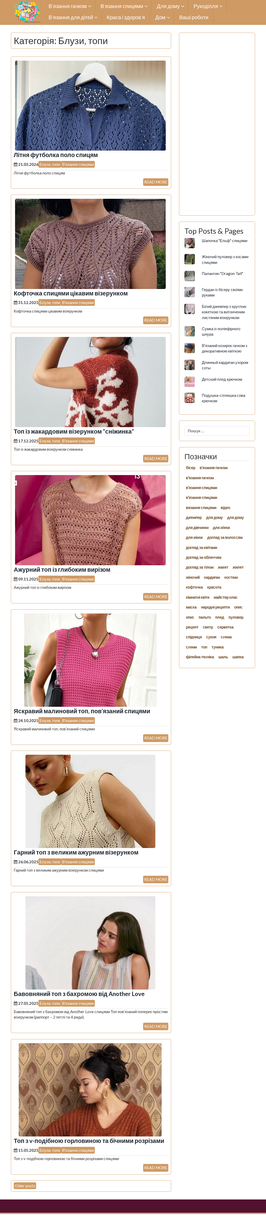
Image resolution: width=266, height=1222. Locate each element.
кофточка (194, 586)
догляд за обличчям (203, 557)
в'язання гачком (213, 467)
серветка (225, 626)
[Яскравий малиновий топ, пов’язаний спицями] (90, 659)
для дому (214, 517)
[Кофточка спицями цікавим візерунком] (90, 243)
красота (214, 586)
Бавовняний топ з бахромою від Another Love (79, 993)
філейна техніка (200, 656)
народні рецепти (215, 606)
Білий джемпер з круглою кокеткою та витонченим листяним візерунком (224, 312)
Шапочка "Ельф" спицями (224, 240)
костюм (230, 577)
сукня (211, 636)
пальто (204, 616)
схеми (191, 646)
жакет (223, 566)
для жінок (194, 537)
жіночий (193, 577)
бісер (190, 467)
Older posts (25, 1185)
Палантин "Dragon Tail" (222, 273)
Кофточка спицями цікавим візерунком (71, 293)
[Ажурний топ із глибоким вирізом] (90, 519)
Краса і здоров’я (126, 17)
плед (219, 616)
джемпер (194, 517)
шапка (237, 656)
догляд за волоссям (224, 537)
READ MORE (155, 182)
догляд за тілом (199, 566)
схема (226, 636)
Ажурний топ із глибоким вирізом (62, 569)
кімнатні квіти (197, 597)
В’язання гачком (68, 6)
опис (238, 606)
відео (225, 507)
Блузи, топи (49, 164)
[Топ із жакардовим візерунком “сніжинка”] (90, 381)
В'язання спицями (78, 164)
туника (217, 646)
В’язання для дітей (71, 17)
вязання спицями (201, 507)
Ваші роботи (193, 17)
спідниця (194, 636)
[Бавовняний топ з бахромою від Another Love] (90, 942)
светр (208, 626)
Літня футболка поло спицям (56, 154)
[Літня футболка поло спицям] (90, 105)
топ (204, 646)
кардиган (212, 577)
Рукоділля (206, 6)
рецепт (192, 626)
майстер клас (225, 597)
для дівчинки (197, 527)
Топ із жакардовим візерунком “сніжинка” (74, 431)
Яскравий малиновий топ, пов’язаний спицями (82, 711)
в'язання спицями (201, 487)
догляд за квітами (201, 547)
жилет (237, 566)
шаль (223, 656)
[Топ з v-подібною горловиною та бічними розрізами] (90, 1089)
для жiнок (221, 527)
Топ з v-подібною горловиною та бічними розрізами (89, 1140)
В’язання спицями (122, 6)
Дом (160, 17)
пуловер (235, 616)
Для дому (168, 6)
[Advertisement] (217, 127)
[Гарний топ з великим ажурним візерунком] (90, 801)
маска (191, 606)
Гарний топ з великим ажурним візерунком (76, 852)
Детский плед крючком (222, 379)
